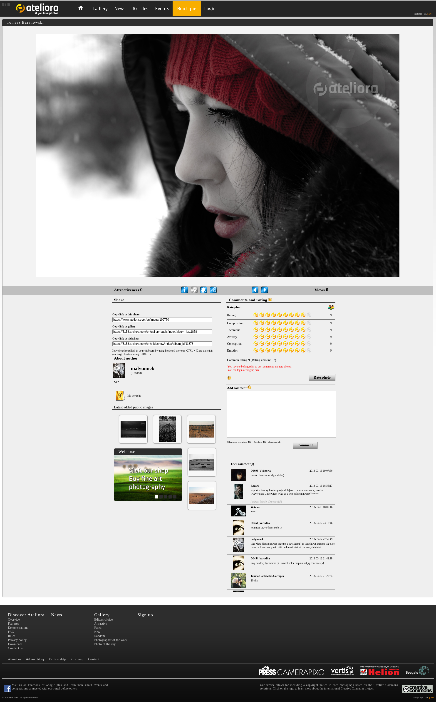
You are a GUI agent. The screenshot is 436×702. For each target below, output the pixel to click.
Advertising (35, 659)
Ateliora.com (11, 697)
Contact (93, 659)
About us (14, 659)
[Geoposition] (194, 290)
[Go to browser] (213, 290)
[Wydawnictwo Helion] (383, 671)
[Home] (37, 14)
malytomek (142, 368)
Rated (98, 627)
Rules (11, 636)
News (120, 9)
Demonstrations (18, 627)
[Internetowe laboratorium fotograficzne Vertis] (345, 671)
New (97, 632)
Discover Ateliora (26, 614)
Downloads (15, 644)
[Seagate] (421, 671)
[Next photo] (264, 290)
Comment (305, 445)
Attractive (100, 623)
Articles (140, 9)
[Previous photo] (255, 290)
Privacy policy (17, 640)
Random (99, 636)
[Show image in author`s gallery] (203, 290)
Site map (77, 659)
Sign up (145, 614)
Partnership (57, 659)
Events (162, 9)
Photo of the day (105, 644)
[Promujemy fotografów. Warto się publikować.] (295, 671)
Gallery (100, 9)
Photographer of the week (110, 640)
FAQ (11, 632)
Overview (14, 619)
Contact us (16, 648)
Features (13, 623)
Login (210, 9)
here (257, 370)
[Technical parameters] (184, 290)
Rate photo (322, 377)
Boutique (186, 9)
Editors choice (103, 619)
